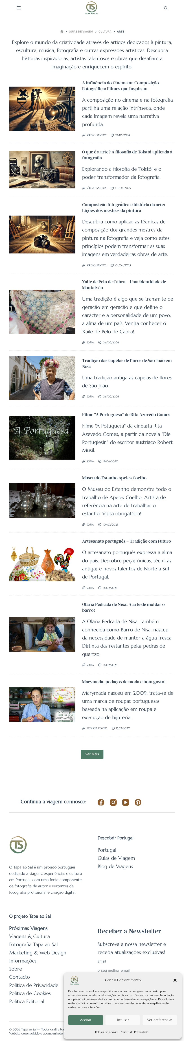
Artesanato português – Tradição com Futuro (126, 541)
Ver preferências (159, 1020)
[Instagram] (113, 802)
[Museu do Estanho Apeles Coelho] (42, 500)
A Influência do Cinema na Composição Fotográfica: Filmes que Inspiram (120, 86)
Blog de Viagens (115, 866)
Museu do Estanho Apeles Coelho (114, 478)
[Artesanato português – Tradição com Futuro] (42, 564)
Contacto (19, 977)
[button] (175, 980)
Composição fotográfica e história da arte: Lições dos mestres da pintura (123, 207)
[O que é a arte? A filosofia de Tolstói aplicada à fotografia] (42, 170)
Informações (23, 961)
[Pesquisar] (165, 8)
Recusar (123, 1020)
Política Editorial (26, 1001)
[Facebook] (101, 802)
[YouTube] (125, 802)
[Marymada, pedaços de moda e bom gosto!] (42, 704)
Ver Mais (92, 754)
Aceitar (85, 1020)
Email (102, 961)
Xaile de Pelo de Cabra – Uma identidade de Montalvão (124, 285)
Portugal (107, 850)
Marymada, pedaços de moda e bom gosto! (124, 682)
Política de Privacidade (134, 1032)
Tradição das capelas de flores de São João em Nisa (127, 363)
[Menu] (19, 8)
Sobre (15, 969)
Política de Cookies (106, 1032)
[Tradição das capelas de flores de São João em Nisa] (42, 378)
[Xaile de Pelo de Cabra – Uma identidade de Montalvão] (42, 312)
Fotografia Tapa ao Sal (33, 944)
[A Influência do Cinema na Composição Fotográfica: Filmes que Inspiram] (42, 109)
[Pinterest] (138, 802)
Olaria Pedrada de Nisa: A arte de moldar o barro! (123, 607)
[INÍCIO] (62, 31)
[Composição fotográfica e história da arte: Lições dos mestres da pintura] (42, 234)
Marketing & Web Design (37, 953)
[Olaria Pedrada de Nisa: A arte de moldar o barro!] (42, 634)
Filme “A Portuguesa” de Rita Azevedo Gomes (126, 414)
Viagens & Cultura (29, 936)
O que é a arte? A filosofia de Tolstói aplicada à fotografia (127, 155)
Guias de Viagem (116, 858)
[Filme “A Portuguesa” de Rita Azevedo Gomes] (42, 438)
